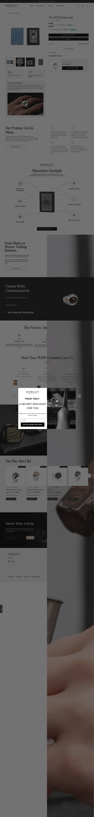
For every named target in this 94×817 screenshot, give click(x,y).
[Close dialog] (14, 390)
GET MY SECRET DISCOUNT (32, 424)
